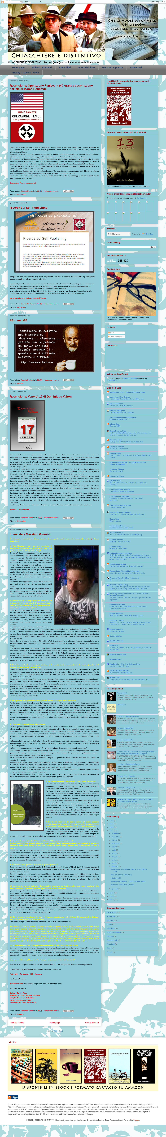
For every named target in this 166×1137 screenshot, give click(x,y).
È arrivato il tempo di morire (119, 666)
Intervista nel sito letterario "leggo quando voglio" (126, 566)
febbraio (115, 866)
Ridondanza (121, 705)
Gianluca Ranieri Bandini (119, 490)
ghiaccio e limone (116, 476)
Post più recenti (17, 1023)
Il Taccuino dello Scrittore (120, 505)
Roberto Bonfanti (42, 67)
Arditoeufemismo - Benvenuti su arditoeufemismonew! (122, 418)
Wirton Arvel (114, 678)
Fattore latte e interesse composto (121, 491)
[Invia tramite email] (64, 191)
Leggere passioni (116, 540)
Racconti (110, 936)
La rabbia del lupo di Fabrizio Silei (121, 528)
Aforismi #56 (18, 320)
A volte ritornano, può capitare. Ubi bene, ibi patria (127, 573)
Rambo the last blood (116, 631)
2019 (112, 824)
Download (136, 67)
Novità (109, 924)
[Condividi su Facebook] (71, 191)
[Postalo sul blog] (66, 191)
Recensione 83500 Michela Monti (121, 673)
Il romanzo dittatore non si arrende (121, 412)
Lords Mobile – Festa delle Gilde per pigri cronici (126, 615)
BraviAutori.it (141, 198)
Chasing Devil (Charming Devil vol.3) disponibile (126, 442)
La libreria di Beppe (117, 526)
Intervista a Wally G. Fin (126, 788)
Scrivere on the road (117, 654)
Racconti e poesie (112, 67)
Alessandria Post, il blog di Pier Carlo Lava (127, 392)
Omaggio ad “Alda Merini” (118, 548)
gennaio (115, 889)
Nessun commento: (51, 191)
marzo (114, 863)
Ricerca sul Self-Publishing (29, 207)
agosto (114, 847)
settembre (116, 843)
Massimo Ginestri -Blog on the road (124, 578)
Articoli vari (21, 307)
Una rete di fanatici (116, 471)
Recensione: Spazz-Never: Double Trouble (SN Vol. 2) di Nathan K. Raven (135, 800)
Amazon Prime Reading (126, 776)
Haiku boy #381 (114, 426)
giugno (114, 853)
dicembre (115, 833)
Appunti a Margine (117, 410)
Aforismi (20, 383)
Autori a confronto (114, 932)
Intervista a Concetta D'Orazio (128, 764)
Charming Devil (115, 440)
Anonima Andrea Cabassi (119, 397)
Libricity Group (115, 546)
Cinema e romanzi (116, 447)
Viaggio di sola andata (117, 507)
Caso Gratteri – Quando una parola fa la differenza (127, 514)
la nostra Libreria (116, 533)
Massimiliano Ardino (117, 564)
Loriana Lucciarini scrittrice (120, 553)
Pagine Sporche (116, 613)
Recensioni (21, 195)
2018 (112, 827)
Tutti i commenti (116, 337)
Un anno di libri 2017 (125, 728)
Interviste (20, 1014)
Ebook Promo (115, 453)
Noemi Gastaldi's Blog (118, 585)
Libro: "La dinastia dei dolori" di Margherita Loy (125, 535)
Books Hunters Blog (117, 431)
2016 (112, 893)
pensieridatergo (116, 629)
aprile (114, 860)
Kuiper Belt (114, 519)
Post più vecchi (92, 1023)
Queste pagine (115, 636)
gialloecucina (115, 481)
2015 (112, 896)
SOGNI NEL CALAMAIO (119, 671)
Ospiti (109, 948)
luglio (114, 850)
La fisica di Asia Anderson (118, 449)
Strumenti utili (112, 940)
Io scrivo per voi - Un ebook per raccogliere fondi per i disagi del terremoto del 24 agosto (135, 753)
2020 (112, 821)
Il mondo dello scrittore (119, 496)
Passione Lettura (116, 620)
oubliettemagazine (117, 604)
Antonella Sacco (116, 404)
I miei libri (65, 67)
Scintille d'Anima (116, 641)
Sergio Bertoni (115, 659)
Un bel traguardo (115, 521)
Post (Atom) (58, 1031)
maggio (115, 856)
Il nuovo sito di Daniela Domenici (121, 406)
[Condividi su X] (68, 191)
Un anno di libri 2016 (125, 740)
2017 (112, 830)
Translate (149, 234)
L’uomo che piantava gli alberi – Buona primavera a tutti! (129, 679)
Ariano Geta (114, 424)
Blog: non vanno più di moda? (119, 541)
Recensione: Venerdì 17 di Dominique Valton (41, 396)
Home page (18, 67)
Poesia (109, 952)
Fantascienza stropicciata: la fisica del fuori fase (126, 399)
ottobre (115, 840)
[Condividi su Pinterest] (73, 191)
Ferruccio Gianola (116, 469)
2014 (112, 900)
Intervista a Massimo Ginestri (30, 534)
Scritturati (113, 645)
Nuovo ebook (122, 693)
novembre (116, 837)
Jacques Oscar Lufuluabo (120, 512)
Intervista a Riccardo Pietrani (128, 716)
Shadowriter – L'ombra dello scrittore (124, 664)
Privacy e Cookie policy (25, 72)
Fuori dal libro (86, 67)
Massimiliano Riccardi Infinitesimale (124, 571)
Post (112, 333)
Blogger (136, 1120)
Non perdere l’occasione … (118, 580)
